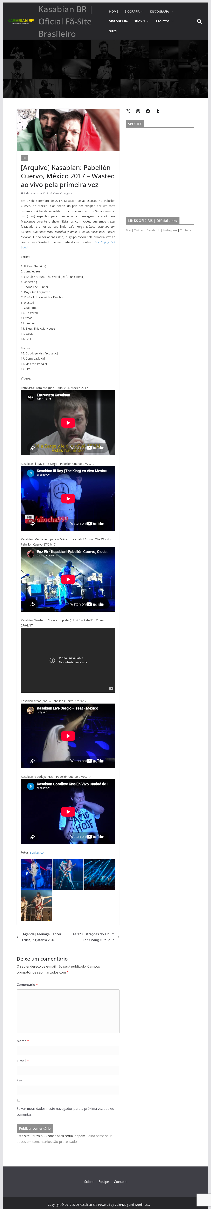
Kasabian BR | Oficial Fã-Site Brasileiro (65, 21)
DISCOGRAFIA (159, 11)
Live (24, 158)
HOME (113, 11)
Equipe (103, 1181)
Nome (23, 1041)
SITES (113, 31)
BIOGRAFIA (132, 11)
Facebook (153, 230)
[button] (141, 11)
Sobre (89, 1181)
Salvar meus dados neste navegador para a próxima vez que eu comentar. (65, 1111)
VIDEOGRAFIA (118, 21)
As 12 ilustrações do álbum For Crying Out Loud (94, 937)
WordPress (142, 1205)
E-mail (23, 1061)
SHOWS (139, 21)
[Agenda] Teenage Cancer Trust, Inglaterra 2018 (41, 937)
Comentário (27, 984)
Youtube (185, 230)
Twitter (138, 230)
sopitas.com (38, 852)
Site (19, 1081)
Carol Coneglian (62, 193)
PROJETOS (163, 21)
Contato (120, 1181)
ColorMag (121, 1205)
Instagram (170, 230)
